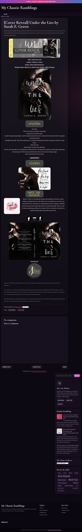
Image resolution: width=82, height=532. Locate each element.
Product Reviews (62, 483)
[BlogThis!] (25, 307)
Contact (60, 404)
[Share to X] (26, 307)
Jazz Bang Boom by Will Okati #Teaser (68, 445)
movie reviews (61, 490)
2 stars (59, 473)
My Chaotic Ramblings (19, 7)
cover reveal (21, 310)
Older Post (37, 367)
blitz (77, 485)
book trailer (75, 488)
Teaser (59, 485)
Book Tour (73, 480)
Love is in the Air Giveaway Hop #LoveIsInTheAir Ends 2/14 (70, 416)
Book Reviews (62, 480)
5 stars (76, 473)
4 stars (70, 473)
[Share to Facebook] (28, 307)
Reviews (75, 483)
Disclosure (64, 508)
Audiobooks (43, 512)
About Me (69, 400)
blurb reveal (60, 488)
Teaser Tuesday (69, 485)
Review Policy (43, 514)
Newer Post (7, 367)
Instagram (61, 400)
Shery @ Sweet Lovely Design (54, 529)
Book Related (12, 310)
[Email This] (23, 307)
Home (5, 14)
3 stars (64, 473)
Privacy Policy (65, 510)
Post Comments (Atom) (38, 371)
